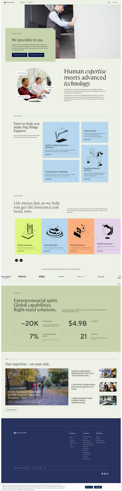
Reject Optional (89, 487)
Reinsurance (85, 456)
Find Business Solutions (20, 54)
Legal (45, 468)
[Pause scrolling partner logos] (119, 284)
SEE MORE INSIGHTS (11, 409)
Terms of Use (35, 468)
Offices (71, 444)
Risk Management (86, 452)
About (71, 436)
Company (114, 2)
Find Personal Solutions (36, 54)
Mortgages (85, 438)
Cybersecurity (86, 448)
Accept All (98, 487)
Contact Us (72, 446)
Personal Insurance (87, 436)
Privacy (40, 468)
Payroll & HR (85, 446)
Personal (30, 2)
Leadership (72, 440)
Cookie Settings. (31, 489)
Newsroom (98, 438)
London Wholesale (87, 454)
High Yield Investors (100, 440)
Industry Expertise (86, 458)
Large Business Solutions (88, 442)
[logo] (9, 2)
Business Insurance (87, 440)
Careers (71, 438)
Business (23, 2)
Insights (109, 2)
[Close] (120, 486)
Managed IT (85, 450)
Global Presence (73, 442)
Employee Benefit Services (88, 444)
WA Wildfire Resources (101, 442)
